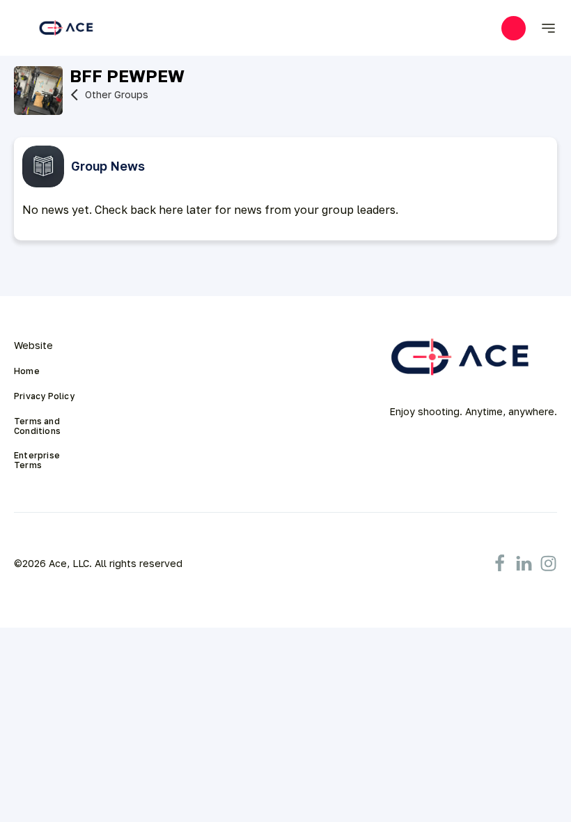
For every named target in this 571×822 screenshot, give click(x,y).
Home (27, 371)
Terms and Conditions (38, 426)
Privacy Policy (44, 396)
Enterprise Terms (38, 460)
